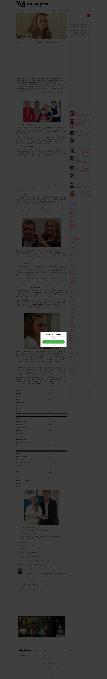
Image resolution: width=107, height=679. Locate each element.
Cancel (53, 345)
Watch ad (53, 342)
